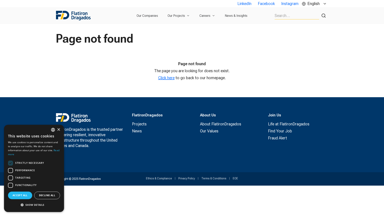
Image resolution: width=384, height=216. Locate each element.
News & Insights (236, 16)
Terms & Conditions (213, 178)
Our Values (209, 131)
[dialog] (34, 168)
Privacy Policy (186, 178)
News (137, 131)
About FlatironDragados (220, 124)
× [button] (58, 129)
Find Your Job (280, 131)
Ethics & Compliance (159, 178)
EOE (235, 178)
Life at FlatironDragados (288, 124)
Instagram (290, 3)
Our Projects (176, 16)
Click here (166, 77)
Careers (204, 16)
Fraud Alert (277, 138)
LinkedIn (244, 3)
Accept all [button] (20, 195)
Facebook (266, 3)
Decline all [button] (47, 195)
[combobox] (53, 130)
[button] (34, 205)
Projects (139, 124)
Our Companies (147, 16)
